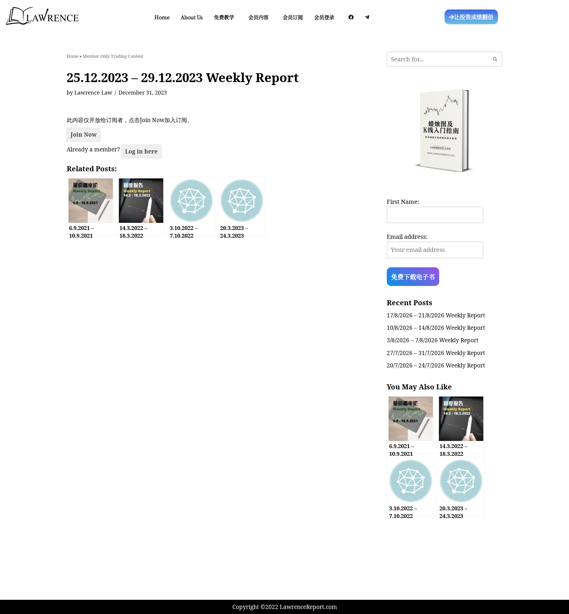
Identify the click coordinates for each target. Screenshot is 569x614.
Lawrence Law (93, 92)
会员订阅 (293, 17)
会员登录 (324, 17)
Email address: (407, 237)
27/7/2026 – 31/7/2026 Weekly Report (436, 353)
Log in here (141, 151)
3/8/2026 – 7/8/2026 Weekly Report (433, 340)
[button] (225, 17)
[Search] (495, 59)
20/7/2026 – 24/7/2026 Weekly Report (436, 365)
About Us (192, 17)
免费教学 (224, 17)
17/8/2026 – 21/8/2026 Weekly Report (436, 315)
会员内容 (258, 17)
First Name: (403, 202)
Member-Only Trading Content (113, 56)
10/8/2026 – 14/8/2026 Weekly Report (436, 328)
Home (162, 17)
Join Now (84, 134)
